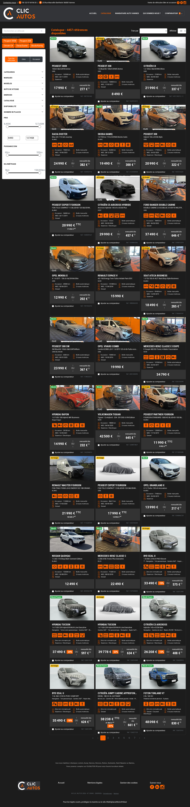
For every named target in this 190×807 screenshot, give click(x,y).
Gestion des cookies (129, 783)
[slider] (7, 126)
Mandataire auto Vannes (127, 13)
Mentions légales (94, 783)
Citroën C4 (8, 46)
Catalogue (106, 13)
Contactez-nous (9, 3)
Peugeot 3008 (10, 41)
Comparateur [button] (172, 13)
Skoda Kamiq (37, 46)
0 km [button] (24, 59)
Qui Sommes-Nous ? (152, 13)
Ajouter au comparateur (64, 96)
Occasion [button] (36, 59)
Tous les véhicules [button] (11, 59)
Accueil (93, 13)
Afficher (173, 31)
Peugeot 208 (25, 41)
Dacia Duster (22, 46)
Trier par (134, 31)
